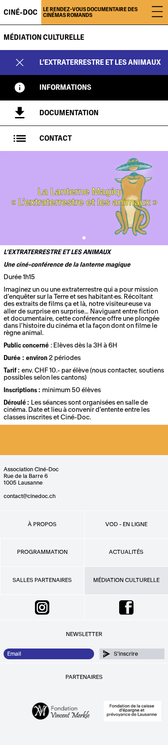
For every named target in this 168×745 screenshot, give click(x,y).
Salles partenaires (42, 580)
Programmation (42, 552)
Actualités (126, 552)
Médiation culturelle (44, 37)
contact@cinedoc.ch (30, 496)
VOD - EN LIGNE (126, 524)
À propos (42, 524)
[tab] (84, 87)
